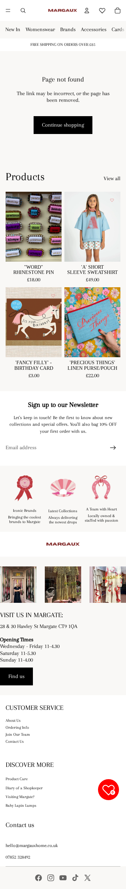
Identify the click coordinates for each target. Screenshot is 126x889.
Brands (68, 29)
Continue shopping (63, 125)
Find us (16, 676)
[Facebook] (38, 878)
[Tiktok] (75, 878)
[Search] (23, 10)
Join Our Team (18, 734)
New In (12, 29)
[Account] (86, 10)
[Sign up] (113, 447)
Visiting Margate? (20, 797)
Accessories (93, 29)
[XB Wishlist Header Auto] (102, 9)
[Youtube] (63, 878)
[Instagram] (51, 878)
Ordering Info (17, 727)
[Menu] (8, 10)
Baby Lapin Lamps (21, 805)
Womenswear (40, 29)
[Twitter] (87, 878)
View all (112, 178)
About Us (13, 720)
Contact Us (15, 741)
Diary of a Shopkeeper (24, 788)
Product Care (17, 779)
